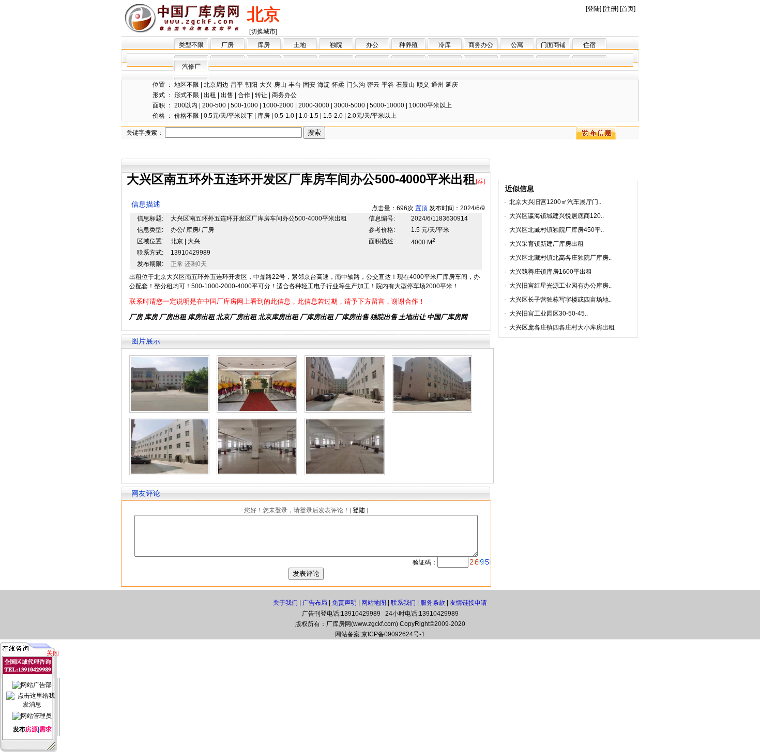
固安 (309, 84)
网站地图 (373, 602)
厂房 (227, 45)
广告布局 (314, 602)
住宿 (589, 45)
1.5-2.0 (333, 115)
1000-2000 (278, 105)
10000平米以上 (430, 105)
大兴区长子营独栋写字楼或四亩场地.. (560, 299)
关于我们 (285, 602)
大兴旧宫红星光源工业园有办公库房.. (560, 285)
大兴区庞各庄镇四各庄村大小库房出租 (562, 327)
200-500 (214, 105)
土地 (300, 45)
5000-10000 (387, 105)
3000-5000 (349, 105)
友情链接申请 (468, 602)
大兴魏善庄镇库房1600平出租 (550, 271)
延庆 (452, 84)
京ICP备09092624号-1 (393, 634)
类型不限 (191, 45)
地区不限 (186, 84)
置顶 (421, 208)
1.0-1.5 (308, 115)
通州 (437, 84)
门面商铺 (553, 45)
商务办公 (480, 45)
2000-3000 (313, 105)
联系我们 (403, 602)
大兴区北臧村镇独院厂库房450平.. (556, 229)
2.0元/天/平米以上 (372, 115)
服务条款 (432, 602)
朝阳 (251, 84)
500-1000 (244, 105)
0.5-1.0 (284, 115)
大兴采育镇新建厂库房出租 (546, 243)
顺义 (423, 84)
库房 (263, 45)
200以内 (185, 105)
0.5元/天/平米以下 (228, 115)
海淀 (323, 84)
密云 (373, 84)
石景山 (405, 84)
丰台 (294, 84)
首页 (627, 8)
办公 (372, 45)
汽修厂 (191, 66)
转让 (261, 95)
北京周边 (216, 84)
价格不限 (186, 115)
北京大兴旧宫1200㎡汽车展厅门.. (555, 202)
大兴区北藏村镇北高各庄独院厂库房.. (560, 257)
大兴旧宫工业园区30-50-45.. (548, 313)
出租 (210, 95)
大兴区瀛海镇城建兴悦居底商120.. (556, 216)
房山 (280, 84)
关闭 (53, 653)
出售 (227, 95)
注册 (610, 8)
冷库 (444, 45)
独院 (336, 45)
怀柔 (338, 84)
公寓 (517, 45)
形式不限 (186, 95)
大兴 (266, 84)
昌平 (237, 84)
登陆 (593, 8)
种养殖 (408, 45)
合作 (244, 95)
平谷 (388, 84)
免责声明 (344, 602)
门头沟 (355, 84)
